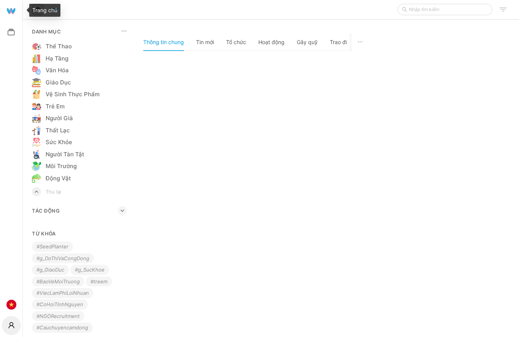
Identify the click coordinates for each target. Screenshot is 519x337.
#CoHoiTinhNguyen (59, 304)
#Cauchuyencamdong (62, 327)
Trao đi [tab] (338, 42)
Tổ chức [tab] (236, 42)
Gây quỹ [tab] (307, 42)
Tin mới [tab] (205, 42)
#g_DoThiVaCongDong (62, 258)
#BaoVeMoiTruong (58, 281)
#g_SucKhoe (89, 270)
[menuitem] (11, 10)
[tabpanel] (255, 193)
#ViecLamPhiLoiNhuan (62, 293)
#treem (99, 281)
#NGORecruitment (58, 316)
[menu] (11, 157)
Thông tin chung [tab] (163, 42)
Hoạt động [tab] (271, 42)
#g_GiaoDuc (50, 270)
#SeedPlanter (52, 246)
